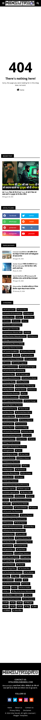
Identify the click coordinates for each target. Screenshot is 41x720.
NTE (6, 500)
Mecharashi (21, 469)
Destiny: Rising (9, 382)
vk (31, 227)
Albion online (9, 317)
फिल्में (20, 607)
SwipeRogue (9, 561)
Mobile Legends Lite (11, 492)
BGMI (28, 332)
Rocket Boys (30, 527)
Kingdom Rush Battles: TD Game (15, 447)
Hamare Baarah (27, 420)
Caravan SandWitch (11, 351)
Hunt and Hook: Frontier (12, 435)
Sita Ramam (9, 538)
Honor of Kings (22, 428)
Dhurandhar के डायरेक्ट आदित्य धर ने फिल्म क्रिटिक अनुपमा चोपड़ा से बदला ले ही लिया (25, 287)
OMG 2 (7, 504)
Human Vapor (28, 431)
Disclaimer (27, 710)
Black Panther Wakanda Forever (15, 336)
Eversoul (33, 390)
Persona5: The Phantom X (13, 511)
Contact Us (29, 708)
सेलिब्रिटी (7, 610)
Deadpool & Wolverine (12, 378)
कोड (13, 603)
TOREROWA (9, 580)
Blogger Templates (20, 715)
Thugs (7, 576)
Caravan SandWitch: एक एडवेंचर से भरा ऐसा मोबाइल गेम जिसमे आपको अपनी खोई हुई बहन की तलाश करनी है (25, 254)
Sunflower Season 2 (23, 553)
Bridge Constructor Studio (13, 340)
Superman (26, 557)
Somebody (8, 546)
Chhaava (8, 355)
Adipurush (29, 313)
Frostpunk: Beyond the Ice (13, 401)
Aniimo (7, 321)
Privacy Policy (15, 710)
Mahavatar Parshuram (12, 466)
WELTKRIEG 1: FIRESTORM (13, 595)
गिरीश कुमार (29, 603)
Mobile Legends (24, 488)
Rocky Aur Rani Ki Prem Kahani (14, 530)
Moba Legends (10, 488)
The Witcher (30, 572)
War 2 (7, 591)
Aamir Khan (23, 310)
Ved (15, 587)
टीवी (13, 607)
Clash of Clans (28, 355)
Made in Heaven (24, 458)
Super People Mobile (11, 557)
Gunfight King (9, 416)
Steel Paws (22, 549)
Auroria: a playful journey (13, 325)
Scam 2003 (21, 534)
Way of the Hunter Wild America (24, 591)
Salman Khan (9, 534)
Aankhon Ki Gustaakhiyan (13, 313)
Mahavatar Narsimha (12, 462)
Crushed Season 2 (11, 367)
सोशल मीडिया (18, 610)
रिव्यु (28, 607)
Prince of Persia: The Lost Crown (15, 519)
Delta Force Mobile (30, 378)
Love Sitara (24, 454)
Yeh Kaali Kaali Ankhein (12, 599)
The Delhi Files (25, 568)
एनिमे (6, 603)
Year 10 (28, 595)
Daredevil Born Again (28, 367)
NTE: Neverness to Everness (22, 500)
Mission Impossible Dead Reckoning (16, 485)
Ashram (16, 321)
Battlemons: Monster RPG (13, 332)
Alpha (20, 317)
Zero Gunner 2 (29, 599)
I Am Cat (28, 435)
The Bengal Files (10, 568)
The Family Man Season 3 (13, 572)
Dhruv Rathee (23, 382)
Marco (26, 466)
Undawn (26, 584)
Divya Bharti (9, 390)
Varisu (7, 587)
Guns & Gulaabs (24, 416)
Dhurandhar (9, 386)
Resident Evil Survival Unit (13, 527)
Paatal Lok (8, 508)
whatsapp (13, 221)
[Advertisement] (20, 29)
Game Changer (31, 401)
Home (21, 90)
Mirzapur (20, 477)
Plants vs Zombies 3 (11, 515)
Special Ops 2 (9, 549)
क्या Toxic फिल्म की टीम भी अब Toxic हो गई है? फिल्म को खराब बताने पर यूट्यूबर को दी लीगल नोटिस (19, 193)
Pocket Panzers (27, 515)
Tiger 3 (16, 576)
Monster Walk (27, 492)
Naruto (31, 496)
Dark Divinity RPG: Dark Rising (14, 370)
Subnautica (8, 553)
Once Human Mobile (20, 504)
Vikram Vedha (25, 587)
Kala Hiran (22, 439)
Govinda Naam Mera (24, 412)
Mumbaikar (9, 496)
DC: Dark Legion (24, 374)
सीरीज (35, 607)
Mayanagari (9, 469)
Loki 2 (19, 450)
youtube (31, 233)
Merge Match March (11, 473)
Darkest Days (9, 374)
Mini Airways (27, 473)
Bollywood (33, 336)
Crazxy (7, 363)
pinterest (12, 227)
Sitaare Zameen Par (24, 538)
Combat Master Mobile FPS (13, 359)
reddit (31, 221)
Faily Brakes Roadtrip (12, 393)
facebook (12, 215)
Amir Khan (30, 317)
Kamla (33, 439)
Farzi (24, 393)
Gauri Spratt (24, 409)
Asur (25, 321)
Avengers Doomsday (11, 329)
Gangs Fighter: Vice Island (13, 405)
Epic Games (21, 390)
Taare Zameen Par (24, 561)
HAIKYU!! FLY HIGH (11, 420)
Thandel (21, 565)
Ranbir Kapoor (21, 523)
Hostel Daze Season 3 (12, 431)
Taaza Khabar (9, 565)
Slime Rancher (9, 542)
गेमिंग (6, 607)
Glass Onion (9, 412)
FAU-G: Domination (11, 397)
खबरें (20, 603)
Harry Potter (9, 424)
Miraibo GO (9, 477)
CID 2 (17, 355)
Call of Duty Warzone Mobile (14, 344)
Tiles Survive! (27, 576)
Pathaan (34, 508)
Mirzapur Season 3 (11, 481)
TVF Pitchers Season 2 (12, 584)
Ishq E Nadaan (9, 439)
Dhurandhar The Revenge (26, 386)
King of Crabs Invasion (12, 443)
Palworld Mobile (22, 508)
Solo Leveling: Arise (25, 542)
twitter (31, 215)
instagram (13, 233)
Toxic (19, 580)
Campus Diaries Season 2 (13, 348)
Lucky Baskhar (9, 458)
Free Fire (25, 397)
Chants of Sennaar (28, 351)
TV (26, 580)
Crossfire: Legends (20, 363)
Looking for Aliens (11, 454)
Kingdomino (9, 450)
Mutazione (20, 496)
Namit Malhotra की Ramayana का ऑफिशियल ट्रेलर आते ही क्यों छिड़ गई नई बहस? (25, 277)
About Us (18, 708)
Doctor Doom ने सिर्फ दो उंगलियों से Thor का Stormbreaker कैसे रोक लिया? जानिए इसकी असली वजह (25, 266)
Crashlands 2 (31, 359)
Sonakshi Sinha (21, 546)
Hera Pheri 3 (9, 428)
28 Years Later (9, 310)
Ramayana (8, 523)
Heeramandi (22, 424)
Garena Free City (10, 409)
